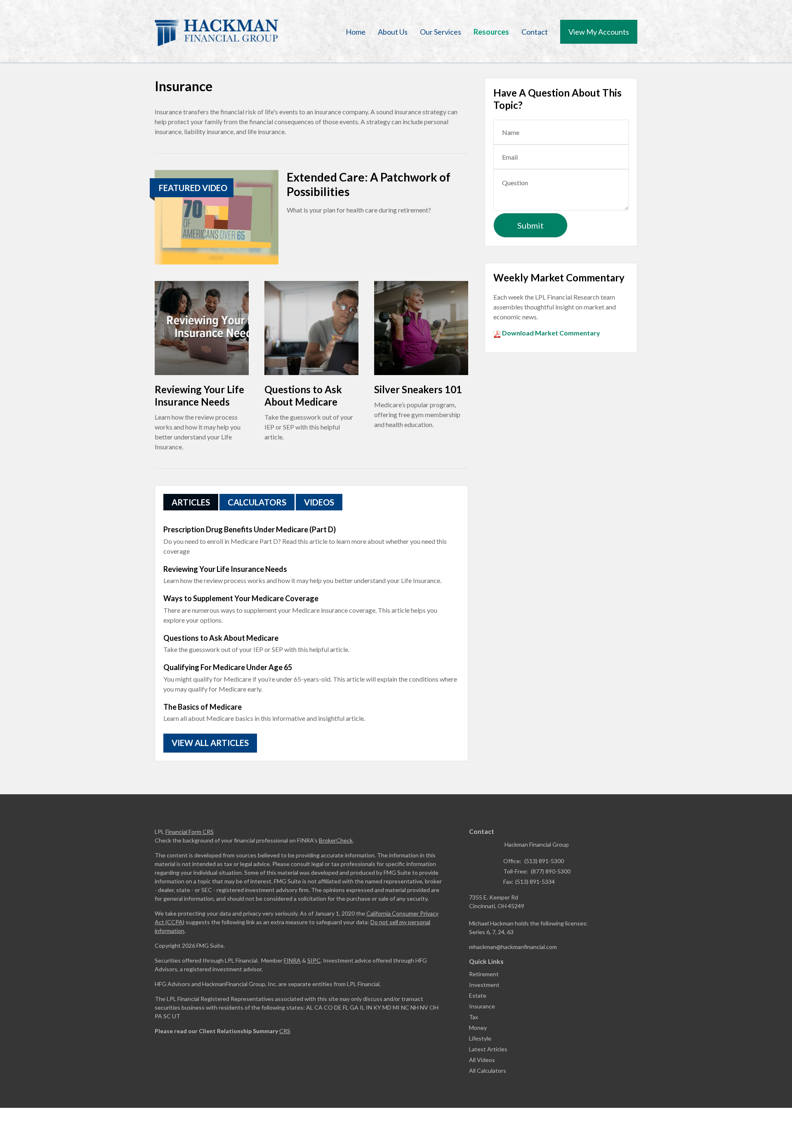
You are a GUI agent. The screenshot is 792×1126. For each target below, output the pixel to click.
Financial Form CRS (189, 831)
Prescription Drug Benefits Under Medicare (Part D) (249, 529)
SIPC (314, 960)
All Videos (482, 1059)
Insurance (482, 1006)
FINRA (292, 960)
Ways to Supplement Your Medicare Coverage (240, 598)
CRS (284, 1030)
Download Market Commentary (550, 333)
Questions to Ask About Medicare (303, 395)
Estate (477, 995)
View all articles (210, 743)
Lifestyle (480, 1038)
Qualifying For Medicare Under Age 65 (227, 667)
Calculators (257, 502)
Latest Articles (488, 1049)
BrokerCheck (336, 840)
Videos (319, 502)
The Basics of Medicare (202, 706)
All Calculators (487, 1070)
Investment (484, 984)
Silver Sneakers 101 (418, 389)
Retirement (484, 973)
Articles (191, 502)
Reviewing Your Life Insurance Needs (199, 395)
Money (478, 1027)
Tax (473, 1016)
